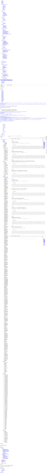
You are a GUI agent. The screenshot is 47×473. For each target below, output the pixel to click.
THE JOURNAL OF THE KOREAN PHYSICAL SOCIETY (6, 255)
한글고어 (3, 92)
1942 (6, 423)
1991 (6, 396)
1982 (6, 402)
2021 (6, 377)
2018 (6, 379)
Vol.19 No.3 (28, 199)
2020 (6, 378)
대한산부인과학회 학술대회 (6, 258)
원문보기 (14, 144)
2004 (6, 388)
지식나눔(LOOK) (5, 453)
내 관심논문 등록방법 (5, 31)
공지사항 (3, 63)
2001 (6, 390)
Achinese (6, 440)
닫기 (0, 121)
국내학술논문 (4, 6)
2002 (6, 389)
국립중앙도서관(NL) (5, 456)
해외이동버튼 (1, 472)
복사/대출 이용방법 (5, 32)
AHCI (6, 171)
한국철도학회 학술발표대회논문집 (6, 230)
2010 (6, 384)
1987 (6, 399)
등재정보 (4, 161)
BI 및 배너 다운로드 (5, 27)
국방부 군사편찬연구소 (19, 171)
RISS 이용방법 (4, 25)
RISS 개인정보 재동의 (4, 62)
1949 (6, 422)
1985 (6, 400)
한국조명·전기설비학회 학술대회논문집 (6, 303)
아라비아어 (6, 442)
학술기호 (3, 96)
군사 (24, 171)
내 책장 (3, 12)
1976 (6, 406)
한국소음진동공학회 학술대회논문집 (6, 216)
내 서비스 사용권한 (5, 15)
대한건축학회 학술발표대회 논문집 (6, 242)
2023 (6, 376)
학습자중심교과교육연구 (6, 305)
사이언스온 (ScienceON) (5, 458)
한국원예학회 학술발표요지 (6, 185)
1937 (5, 425)
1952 (5, 421)
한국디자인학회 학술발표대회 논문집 (6, 334)
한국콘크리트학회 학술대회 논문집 (6, 197)
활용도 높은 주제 (5, 44)
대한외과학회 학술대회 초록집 (6, 358)
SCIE (6, 164)
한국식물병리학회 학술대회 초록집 (6, 252)
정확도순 (43, 138)
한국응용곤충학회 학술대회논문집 (6, 218)
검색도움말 (3, 82)
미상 (6, 436)
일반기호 (3, 100)
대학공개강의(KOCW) (5, 449)
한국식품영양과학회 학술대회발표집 (6, 202)
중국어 (6, 433)
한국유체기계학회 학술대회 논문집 (6, 348)
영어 (6, 432)
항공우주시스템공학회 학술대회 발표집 (6, 345)
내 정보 (3, 22)
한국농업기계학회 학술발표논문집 (6, 272)
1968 (6, 411)
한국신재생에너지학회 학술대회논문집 (6, 245)
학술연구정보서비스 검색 (4, 4)
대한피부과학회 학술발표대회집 (6, 199)
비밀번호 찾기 (4, 20)
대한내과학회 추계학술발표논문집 (6, 289)
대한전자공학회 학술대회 (6, 189)
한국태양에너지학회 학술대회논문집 (6, 336)
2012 (6, 383)
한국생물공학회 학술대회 (6, 191)
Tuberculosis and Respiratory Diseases (5, 270)
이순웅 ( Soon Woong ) (14, 199)
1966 (6, 412)
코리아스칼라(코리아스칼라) (6, 156)
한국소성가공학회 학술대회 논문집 (6, 262)
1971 (6, 409)
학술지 (3, 7)
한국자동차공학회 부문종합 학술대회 (6, 236)
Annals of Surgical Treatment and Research (6, 340)
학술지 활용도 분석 (5, 42)
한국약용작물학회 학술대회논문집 (6, 325)
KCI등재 (6, 173)
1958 (6, 417)
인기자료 (4, 47)
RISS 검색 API (4, 54)
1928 (5, 428)
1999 (6, 391)
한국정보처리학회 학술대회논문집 (6, 204)
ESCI (6, 165)
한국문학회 (18, 152)
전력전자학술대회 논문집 (6, 234)
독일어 (2, 94)
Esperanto (6, 438)
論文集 (6, 192)
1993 (6, 395)
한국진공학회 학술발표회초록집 (6, 307)
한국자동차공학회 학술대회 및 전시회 (6, 210)
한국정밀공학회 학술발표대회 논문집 (6, 187)
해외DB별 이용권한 (5, 75)
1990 (6, 397)
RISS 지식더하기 (5, 26)
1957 (6, 418)
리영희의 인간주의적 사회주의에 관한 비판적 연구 (18, 198)
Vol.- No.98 (26, 171)
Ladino (6, 441)
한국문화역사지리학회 (19, 218)
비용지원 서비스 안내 (5, 50)
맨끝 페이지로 (36, 238)
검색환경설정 (4, 23)
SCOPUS (5, 163)
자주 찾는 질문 (4, 36)
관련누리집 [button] (3, 448)
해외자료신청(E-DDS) (5, 51)
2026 (6, 374)
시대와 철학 (25, 199)
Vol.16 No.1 (28, 218)
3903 (6, 170)
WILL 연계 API (4, 55)
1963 (6, 414)
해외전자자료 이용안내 (4, 73)
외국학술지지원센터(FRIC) (6, 450)
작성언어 (4, 430)
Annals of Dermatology (5, 342)
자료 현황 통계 (4, 41)
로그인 (2, 1)
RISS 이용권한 (4, 30)
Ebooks (3, 66)
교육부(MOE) (4, 455)
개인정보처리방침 (4, 460)
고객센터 (3, 2)
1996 (6, 393)
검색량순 (4, 140)
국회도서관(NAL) (5, 457)
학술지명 (4, 176)
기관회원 (4, 452)
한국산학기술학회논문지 (6, 225)
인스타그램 (3, 470)
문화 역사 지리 (25, 218)
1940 (6, 424)
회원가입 (4, 18)
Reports (3, 68)
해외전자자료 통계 (5, 78)
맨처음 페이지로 (17, 238)
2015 (6, 381)
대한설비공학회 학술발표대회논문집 (6, 220)
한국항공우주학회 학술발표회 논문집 (6, 214)
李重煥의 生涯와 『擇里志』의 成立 (16, 217)
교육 (6, 371)
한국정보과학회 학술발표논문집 (6, 183)
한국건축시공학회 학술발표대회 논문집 (6, 319)
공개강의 (4, 9)
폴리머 (6, 359)
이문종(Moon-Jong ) (14, 218)
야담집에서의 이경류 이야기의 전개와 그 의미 (17, 151)
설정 (2, 21)
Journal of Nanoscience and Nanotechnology (6, 328)
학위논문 (4, 5)
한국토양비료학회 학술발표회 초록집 (6, 240)
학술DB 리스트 (4, 71)
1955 (6, 419)
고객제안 (4, 38)
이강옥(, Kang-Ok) (14, 152)
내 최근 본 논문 (4, 13)
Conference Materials (5, 67)
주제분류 (4, 361)
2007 (6, 386)
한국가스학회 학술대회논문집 (6, 310)
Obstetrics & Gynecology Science (5, 208)
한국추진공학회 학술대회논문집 (6, 238)
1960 (6, 416)
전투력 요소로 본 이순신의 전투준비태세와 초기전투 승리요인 (19, 170)
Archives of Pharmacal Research (6, 323)
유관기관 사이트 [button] (3, 454)
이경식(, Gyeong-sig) (14, 171)
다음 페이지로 (34, 238)
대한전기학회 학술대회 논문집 (6, 178)
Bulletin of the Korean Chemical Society (6, 206)
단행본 (3, 8)
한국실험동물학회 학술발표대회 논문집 (6, 281)
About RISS (3, 24)
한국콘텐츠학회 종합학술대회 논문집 (6, 355)
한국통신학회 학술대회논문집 (6, 181)
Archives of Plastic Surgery (5, 353)
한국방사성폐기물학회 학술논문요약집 (6, 314)
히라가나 (3, 90)
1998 (6, 392)
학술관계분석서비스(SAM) (6, 451)
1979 (6, 404)
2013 (6, 382)
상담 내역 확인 (4, 37)
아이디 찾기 (4, 19)
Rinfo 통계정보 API (5, 56)
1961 (6, 415)
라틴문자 (3, 98)
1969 (6, 410)
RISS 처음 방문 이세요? (4, 28)
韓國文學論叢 (22, 152)
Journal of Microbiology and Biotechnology (6, 287)
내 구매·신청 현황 (5, 14)
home (2, 133)
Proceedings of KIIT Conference (6, 273)
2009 (6, 385)
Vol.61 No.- (25, 152)
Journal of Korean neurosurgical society (5, 247)
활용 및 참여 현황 (5, 58)
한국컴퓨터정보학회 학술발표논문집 (6, 301)
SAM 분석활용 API (5, 57)
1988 (6, 398)
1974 (6, 407)
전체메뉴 (3, 3)
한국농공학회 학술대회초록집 (6, 312)
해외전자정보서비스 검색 (4, 64)
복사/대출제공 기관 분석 (5, 43)
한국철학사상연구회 (20, 199)
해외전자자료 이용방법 (5, 33)
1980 (6, 403)
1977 (6, 405)
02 (5, 175)
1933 (5, 426)
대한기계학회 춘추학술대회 (6, 179)
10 (33, 238)
